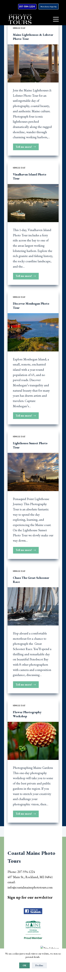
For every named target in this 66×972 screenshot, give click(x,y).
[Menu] (56, 19)
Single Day (19, 28)
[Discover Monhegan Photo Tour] (33, 332)
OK (24, 965)
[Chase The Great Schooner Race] (33, 606)
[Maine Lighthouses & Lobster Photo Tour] (33, 63)
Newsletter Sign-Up (48, 6)
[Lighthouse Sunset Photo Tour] (33, 472)
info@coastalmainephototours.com (30, 887)
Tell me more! (27, 147)
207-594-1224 (27, 6)
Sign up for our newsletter (30, 897)
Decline (39, 965)
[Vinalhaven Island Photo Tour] (33, 203)
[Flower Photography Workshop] (33, 741)
